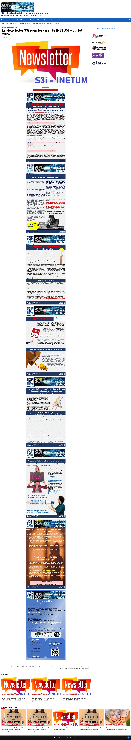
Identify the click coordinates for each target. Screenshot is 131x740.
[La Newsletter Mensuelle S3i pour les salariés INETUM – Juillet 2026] (15, 686)
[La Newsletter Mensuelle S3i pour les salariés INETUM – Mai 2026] (76, 686)
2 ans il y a (5, 37)
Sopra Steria (20, 724)
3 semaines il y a (6, 731)
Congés (108, 724)
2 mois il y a (57, 731)
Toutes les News (5, 20)
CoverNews (70, 737)
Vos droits (62, 20)
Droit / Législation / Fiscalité (116, 724)
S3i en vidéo (15, 20)
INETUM (14, 27)
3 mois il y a (83, 731)
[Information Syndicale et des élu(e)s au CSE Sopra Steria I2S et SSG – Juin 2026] (91, 717)
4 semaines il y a (32, 731)
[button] (129, 20)
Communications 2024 (7, 27)
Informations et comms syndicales (9, 724)
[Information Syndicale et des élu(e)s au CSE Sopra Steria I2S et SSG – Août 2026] (13, 717)
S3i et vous (23, 20)
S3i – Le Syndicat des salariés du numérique (25, 13)
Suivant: (68, 666)
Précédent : (21, 666)
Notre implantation (35, 20)
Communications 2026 (7, 694)
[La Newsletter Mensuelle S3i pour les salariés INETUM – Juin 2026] (46, 686)
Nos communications (50, 20)
